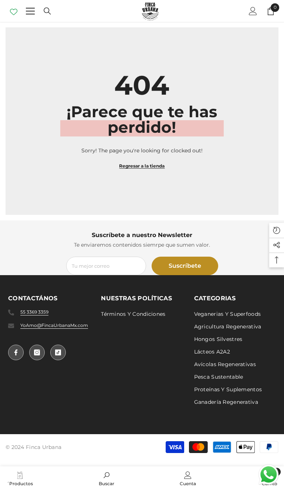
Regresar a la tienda (142, 166)
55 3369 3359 (34, 312)
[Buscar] (47, 11)
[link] (106, 478)
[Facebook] (16, 352)
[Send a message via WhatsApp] (268, 474)
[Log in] (253, 11)
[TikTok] (58, 352)
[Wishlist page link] (13, 11)
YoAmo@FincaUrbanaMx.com (54, 325)
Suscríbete (185, 265)
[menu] (30, 11)
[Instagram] (37, 352)
